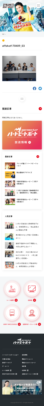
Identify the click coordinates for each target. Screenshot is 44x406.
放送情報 (24, 355)
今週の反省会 (6, 359)
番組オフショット (27, 359)
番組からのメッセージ (29, 362)
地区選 (24, 366)
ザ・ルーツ (5, 366)
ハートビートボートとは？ (10, 355)
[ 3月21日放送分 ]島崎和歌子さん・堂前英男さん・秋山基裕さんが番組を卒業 (27, 227)
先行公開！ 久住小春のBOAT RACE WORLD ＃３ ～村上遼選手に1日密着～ (27, 255)
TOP (3, 34)
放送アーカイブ (7, 362)
